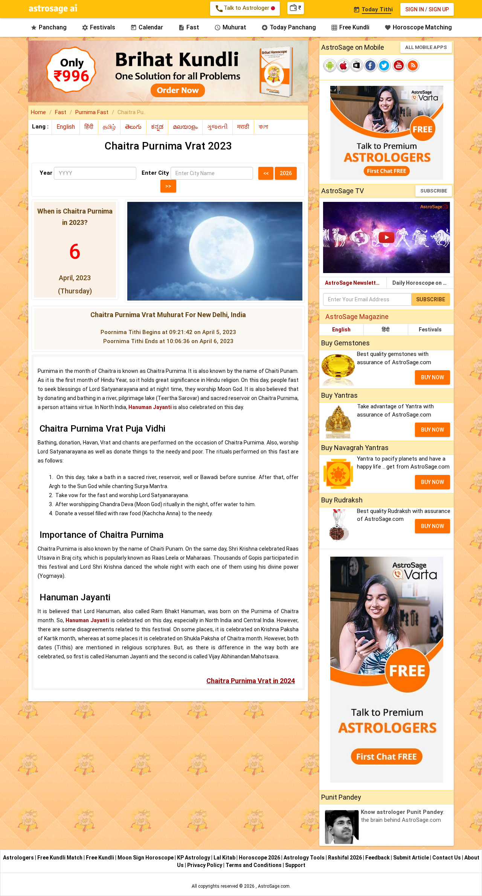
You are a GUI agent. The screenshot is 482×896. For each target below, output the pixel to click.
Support (295, 865)
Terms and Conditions (254, 865)
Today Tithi (373, 9)
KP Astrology (194, 858)
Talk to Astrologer (243, 8)
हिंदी (385, 330)
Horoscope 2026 (259, 858)
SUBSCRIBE (433, 191)
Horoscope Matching (418, 27)
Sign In (414, 9)
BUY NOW (432, 377)
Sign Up (439, 9)
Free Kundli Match (60, 858)
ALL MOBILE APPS (426, 47)
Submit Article (411, 858)
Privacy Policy (205, 865)
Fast (188, 27)
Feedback (378, 858)
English (341, 330)
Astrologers (19, 858)
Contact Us (447, 858)
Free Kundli (350, 27)
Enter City (155, 172)
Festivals (98, 27)
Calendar (146, 27)
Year (46, 172)
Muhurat (230, 27)
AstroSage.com (274, 886)
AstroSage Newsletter (353, 283)
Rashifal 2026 (345, 858)
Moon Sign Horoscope (146, 858)
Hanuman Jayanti (150, 407)
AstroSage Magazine (357, 317)
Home (38, 112)
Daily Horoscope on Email (423, 283)
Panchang (49, 27)
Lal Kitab (225, 858)
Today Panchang (288, 27)
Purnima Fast (91, 112)
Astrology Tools (305, 858)
